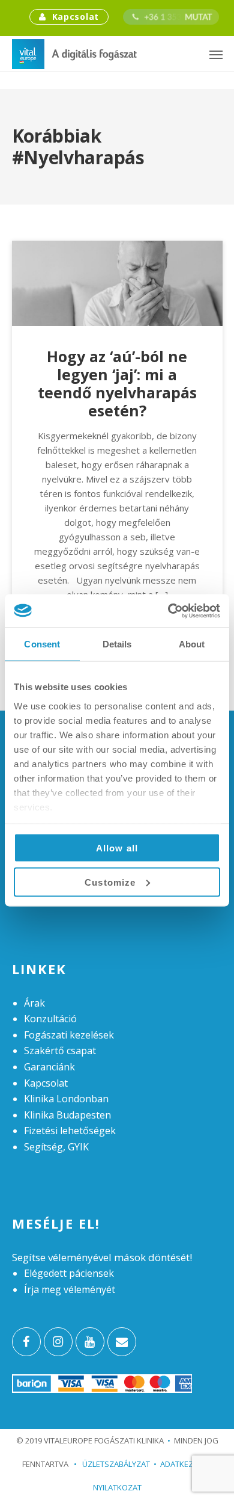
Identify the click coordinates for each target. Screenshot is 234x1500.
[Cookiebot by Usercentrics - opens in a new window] (168, 611)
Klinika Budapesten (67, 1115)
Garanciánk (49, 1066)
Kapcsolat (75, 16)
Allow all (117, 848)
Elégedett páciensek (69, 1273)
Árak (34, 1003)
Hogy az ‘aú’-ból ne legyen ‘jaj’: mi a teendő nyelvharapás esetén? (117, 383)
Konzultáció (50, 1018)
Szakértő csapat (60, 1050)
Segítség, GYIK (56, 1146)
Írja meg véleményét (69, 1289)
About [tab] (192, 644)
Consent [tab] (42, 644)
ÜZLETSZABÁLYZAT (112, 1463)
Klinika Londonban (66, 1098)
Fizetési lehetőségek (70, 1130)
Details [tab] (117, 644)
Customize (110, 882)
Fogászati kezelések (69, 1035)
